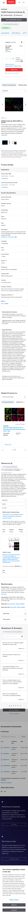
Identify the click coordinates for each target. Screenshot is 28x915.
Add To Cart (14, 69)
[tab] (14, 613)
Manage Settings (14, 899)
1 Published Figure (8, 15)
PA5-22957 (19, 128)
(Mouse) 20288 (21, 607)
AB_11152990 (4, 303)
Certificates (17, 33)
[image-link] (14, 104)
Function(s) (6, 613)
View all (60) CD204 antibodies (14, 19)
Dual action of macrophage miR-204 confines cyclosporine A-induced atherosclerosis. (13, 516)
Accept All (14, 910)
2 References (18, 15)
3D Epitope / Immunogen (7, 237)
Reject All (14, 905)
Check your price (9, 64)
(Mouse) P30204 (20, 604)
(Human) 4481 (13, 607)
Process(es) (6, 619)
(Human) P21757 (11, 604)
